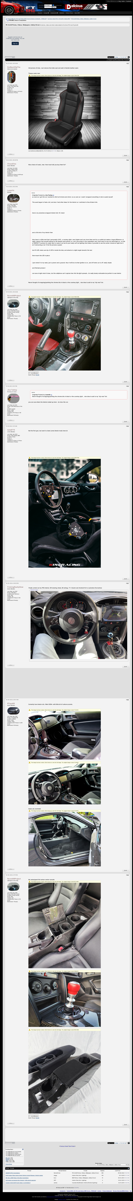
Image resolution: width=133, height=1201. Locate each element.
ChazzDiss (11, 164)
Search (76, 13)
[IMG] (7, 1160)
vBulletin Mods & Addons (71, 1196)
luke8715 (11, 430)
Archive (99, 1191)
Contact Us (63, 1191)
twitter (123, 1)
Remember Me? (58, 5)
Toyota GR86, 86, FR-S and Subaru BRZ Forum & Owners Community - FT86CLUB (26, 18)
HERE (37, 375)
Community (54, 13)
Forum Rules (9, 1164)
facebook (128, 1)
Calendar (62, 13)
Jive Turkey (12, 390)
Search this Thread (123, 59)
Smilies (7, 1159)
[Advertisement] (78, 40)
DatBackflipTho (13, 67)
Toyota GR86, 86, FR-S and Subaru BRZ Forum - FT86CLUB (81, 1191)
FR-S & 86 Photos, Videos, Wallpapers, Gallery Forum (83, 18)
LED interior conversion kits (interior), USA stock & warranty (21, 1180)
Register (40, 13)
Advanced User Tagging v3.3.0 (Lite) (55, 1196)
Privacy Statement (107, 1191)
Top (131, 1191)
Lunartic (10, 190)
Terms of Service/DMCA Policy (121, 1191)
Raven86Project (14, 296)
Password (41, 7)
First (116, 57)
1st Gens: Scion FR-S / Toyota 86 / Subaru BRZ (59, 18)
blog (120, 1)
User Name (41, 5)
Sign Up (15, 43)
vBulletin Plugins (62, 1199)
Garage (46, 13)
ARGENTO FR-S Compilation (13, 1173)
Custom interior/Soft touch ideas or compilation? (18, 1182)
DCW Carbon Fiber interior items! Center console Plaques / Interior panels (24, 1175)
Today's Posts (69, 13)
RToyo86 (11, 703)
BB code (8, 1158)
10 (125, 57)
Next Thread (72, 1146)
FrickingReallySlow (15, 587)
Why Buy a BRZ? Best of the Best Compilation (17, 1178)
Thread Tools (111, 59)
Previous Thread (64, 1146)
